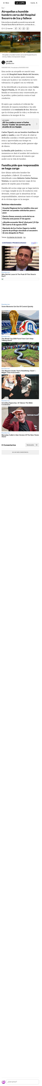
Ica (24, 237)
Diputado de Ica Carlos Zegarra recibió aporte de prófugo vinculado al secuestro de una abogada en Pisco (20, 230)
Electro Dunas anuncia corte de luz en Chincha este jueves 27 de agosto (18, 217)
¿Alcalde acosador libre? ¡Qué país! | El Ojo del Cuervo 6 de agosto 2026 (20, 223)
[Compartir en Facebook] (15, 28)
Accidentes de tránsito (14, 237)
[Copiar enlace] (27, 28)
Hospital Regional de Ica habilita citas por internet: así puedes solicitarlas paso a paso (20, 210)
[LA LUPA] (20, 2)
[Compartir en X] (19, 28)
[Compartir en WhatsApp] (23, 28)
